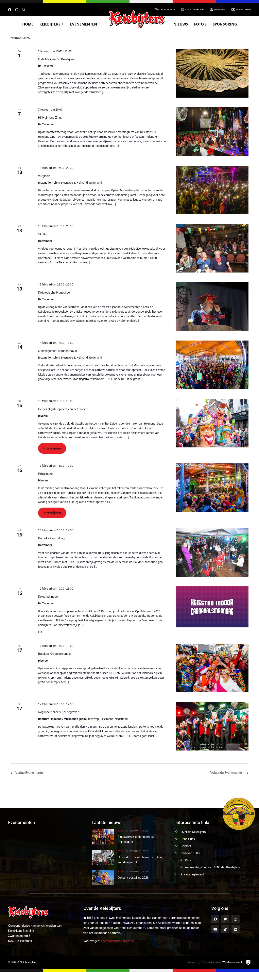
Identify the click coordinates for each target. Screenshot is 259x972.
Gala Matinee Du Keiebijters (56, 59)
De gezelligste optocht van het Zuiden (62, 409)
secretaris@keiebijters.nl (117, 941)
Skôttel (42, 234)
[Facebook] (9, 9)
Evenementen (83, 24)
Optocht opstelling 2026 (133, 877)
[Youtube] (215, 929)
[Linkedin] (235, 929)
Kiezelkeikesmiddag (51, 538)
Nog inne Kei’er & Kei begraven (58, 712)
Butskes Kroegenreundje (54, 653)
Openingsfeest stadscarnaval (57, 350)
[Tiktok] (225, 929)
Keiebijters (50, 24)
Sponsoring (225, 24)
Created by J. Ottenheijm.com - (204, 962)
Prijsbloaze (45, 473)
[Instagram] (16, 9)
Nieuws (180, 24)
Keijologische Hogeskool (54, 292)
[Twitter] (225, 919)
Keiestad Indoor (48, 596)
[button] (52, 448)
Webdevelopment (232, 962)
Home (27, 24)
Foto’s (200, 24)
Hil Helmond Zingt (50, 117)
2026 (120, 831)
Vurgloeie (44, 176)
